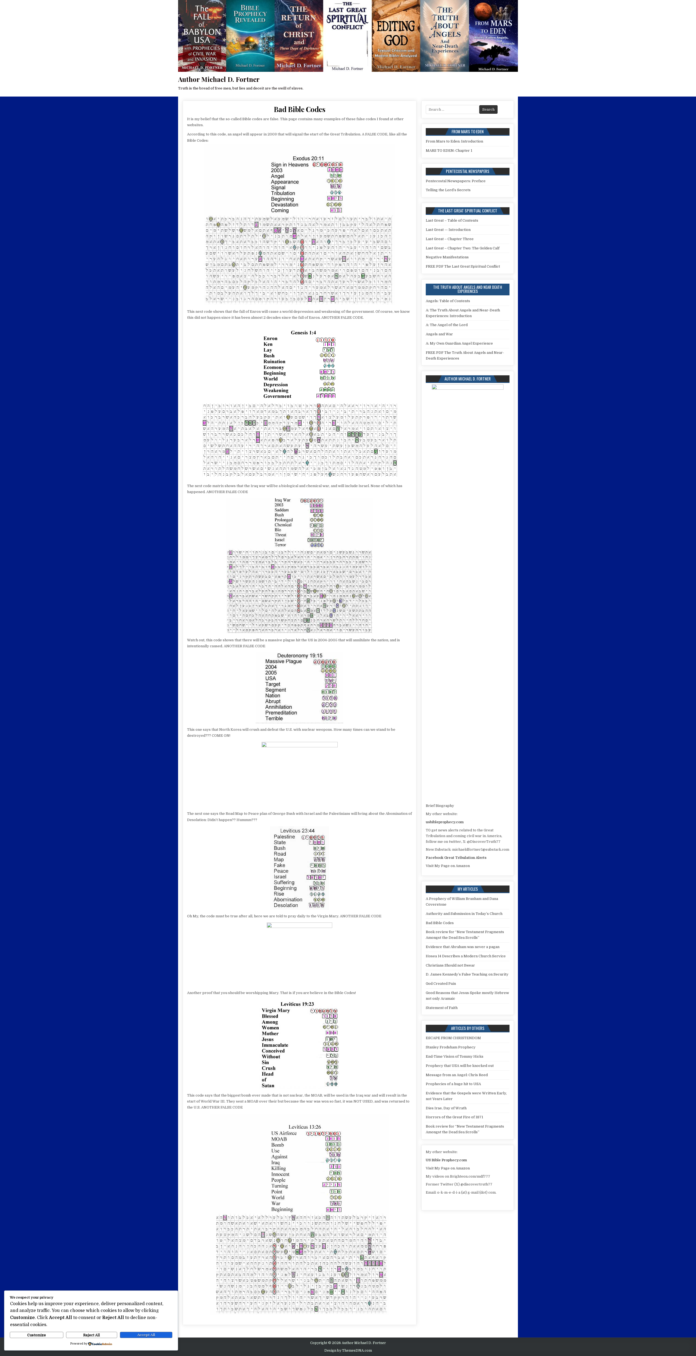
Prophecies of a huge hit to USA (453, 1084)
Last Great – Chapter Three (450, 239)
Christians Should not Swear (450, 965)
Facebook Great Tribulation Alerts (456, 858)
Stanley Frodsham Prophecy (451, 1047)
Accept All (146, 1335)
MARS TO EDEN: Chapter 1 (449, 150)
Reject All (91, 1335)
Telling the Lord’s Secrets (448, 190)
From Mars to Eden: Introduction (454, 141)
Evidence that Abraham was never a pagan (462, 947)
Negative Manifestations (447, 257)
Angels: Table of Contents (448, 301)
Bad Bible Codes (299, 109)
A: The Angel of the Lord (447, 325)
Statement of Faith (442, 1008)
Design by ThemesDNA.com (348, 1350)
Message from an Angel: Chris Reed (457, 1075)
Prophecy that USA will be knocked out (460, 1066)
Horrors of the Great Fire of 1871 (454, 1117)
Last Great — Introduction (448, 230)
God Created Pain (441, 984)
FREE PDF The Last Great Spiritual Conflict (463, 266)
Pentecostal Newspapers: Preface (456, 181)
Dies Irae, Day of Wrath (446, 1108)
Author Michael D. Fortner (219, 79)
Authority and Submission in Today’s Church (464, 914)
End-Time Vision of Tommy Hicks (454, 1056)
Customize (36, 1335)
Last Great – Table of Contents (452, 220)
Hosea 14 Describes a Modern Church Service (466, 956)
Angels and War (439, 334)
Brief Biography (440, 806)
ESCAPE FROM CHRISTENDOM (453, 1038)
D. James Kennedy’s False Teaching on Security (467, 974)
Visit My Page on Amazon (448, 866)
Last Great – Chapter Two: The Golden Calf (462, 248)
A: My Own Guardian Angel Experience (459, 343)
